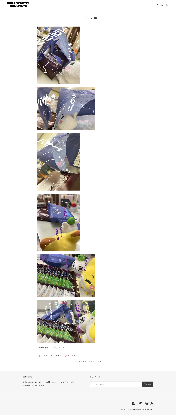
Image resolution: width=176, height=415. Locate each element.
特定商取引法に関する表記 (33, 386)
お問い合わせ (51, 382)
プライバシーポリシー (69, 382)
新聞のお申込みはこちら (33, 382)
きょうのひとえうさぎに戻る (90, 361)
